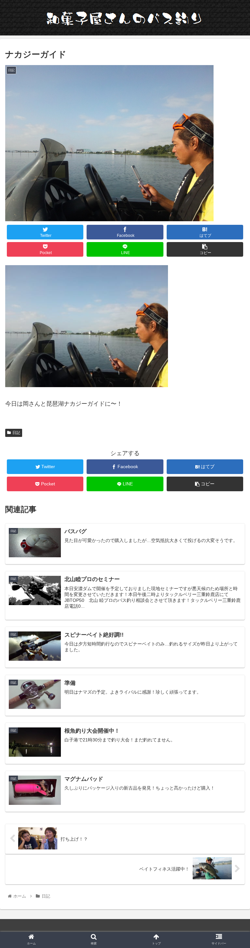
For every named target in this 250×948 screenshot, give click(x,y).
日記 (16, 432)
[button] (231, 682)
